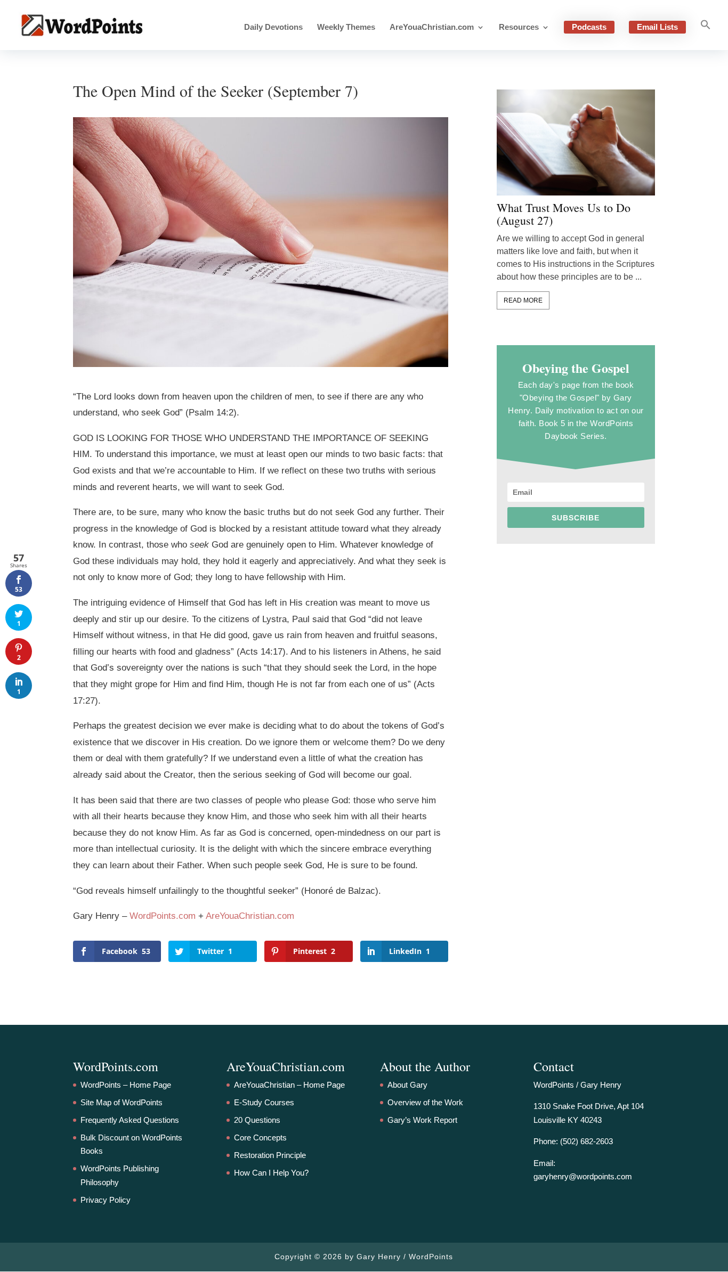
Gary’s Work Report (422, 1119)
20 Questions (257, 1119)
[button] (705, 34)
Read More (523, 300)
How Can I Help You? (271, 1172)
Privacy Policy (105, 1199)
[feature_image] (576, 142)
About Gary (407, 1084)
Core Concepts (260, 1137)
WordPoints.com (163, 916)
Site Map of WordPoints (121, 1102)
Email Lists (657, 26)
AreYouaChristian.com (432, 27)
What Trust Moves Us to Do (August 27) (563, 214)
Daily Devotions (273, 27)
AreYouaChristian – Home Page (289, 1084)
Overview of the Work (425, 1102)
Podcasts (589, 26)
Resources (519, 27)
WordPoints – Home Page (125, 1084)
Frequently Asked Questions (129, 1119)
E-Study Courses (264, 1102)
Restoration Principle (270, 1155)
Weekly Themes (346, 27)
